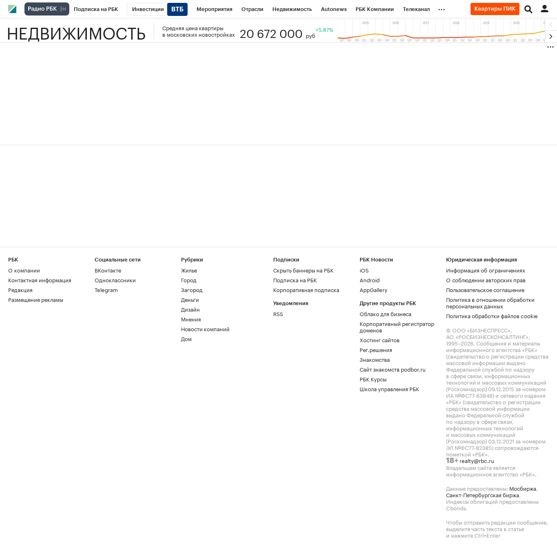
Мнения (191, 318)
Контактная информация (39, 279)
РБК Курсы (373, 378)
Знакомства (375, 359)
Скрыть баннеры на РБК (303, 270)
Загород (192, 289)
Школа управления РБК (389, 388)
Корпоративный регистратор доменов (397, 326)
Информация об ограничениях (485, 270)
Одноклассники (115, 279)
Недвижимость (76, 30)
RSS (278, 313)
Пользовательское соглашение (485, 289)
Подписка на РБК (295, 279)
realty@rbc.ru (477, 460)
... (441, 8)
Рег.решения (376, 349)
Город (189, 279)
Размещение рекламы (35, 299)
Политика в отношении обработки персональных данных (490, 302)
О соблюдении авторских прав (486, 279)
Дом (186, 338)
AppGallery (373, 289)
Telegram (106, 289)
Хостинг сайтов (380, 339)
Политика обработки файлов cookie (492, 315)
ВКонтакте (108, 270)
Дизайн (190, 309)
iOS (364, 270)
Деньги (190, 299)
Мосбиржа (522, 488)
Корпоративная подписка (306, 289)
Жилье (189, 270)
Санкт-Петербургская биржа (482, 494)
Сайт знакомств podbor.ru (393, 369)
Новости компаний (205, 328)
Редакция (20, 289)
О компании (24, 270)
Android (370, 279)
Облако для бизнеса (385, 313)
